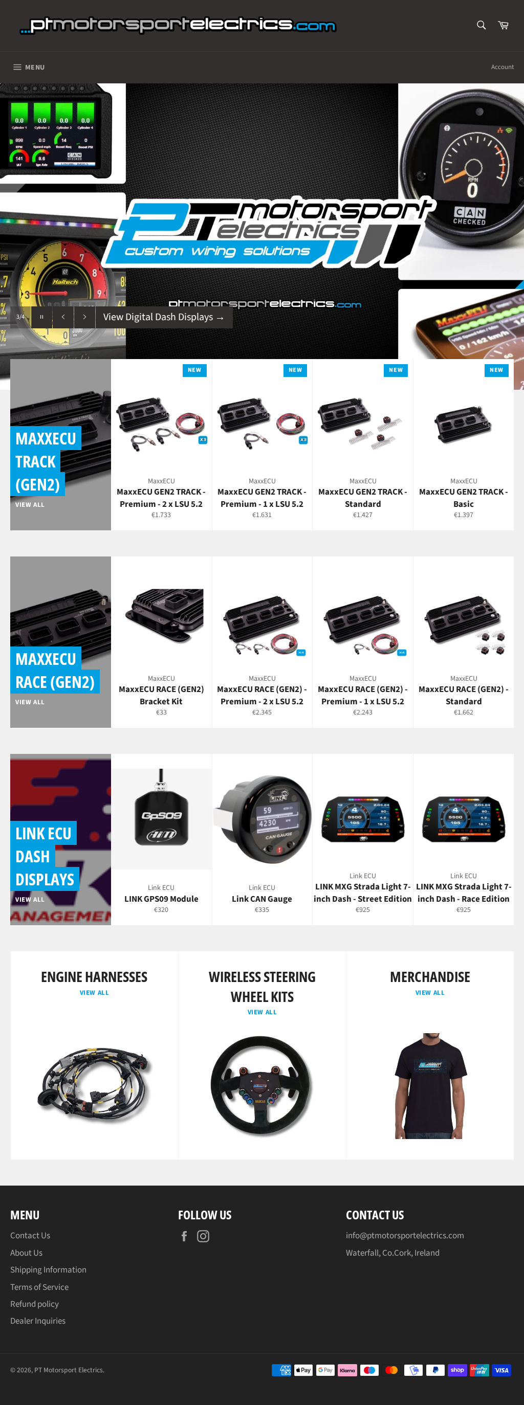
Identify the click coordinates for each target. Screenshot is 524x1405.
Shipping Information (48, 1270)
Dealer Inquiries (38, 1321)
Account (502, 67)
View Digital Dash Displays (164, 317)
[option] (262, 236)
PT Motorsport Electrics (68, 1370)
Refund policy (34, 1304)
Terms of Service (39, 1287)
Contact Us (30, 1236)
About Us (26, 1253)
